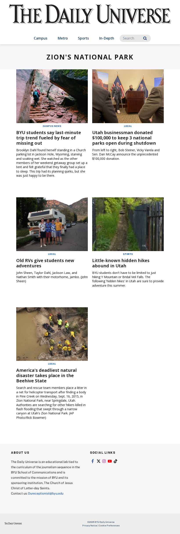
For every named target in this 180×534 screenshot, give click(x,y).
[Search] (145, 38)
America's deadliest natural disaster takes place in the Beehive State (46, 375)
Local (128, 126)
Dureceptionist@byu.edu (45, 493)
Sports (83, 38)
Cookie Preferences (109, 525)
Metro (63, 38)
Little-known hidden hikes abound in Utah (120, 263)
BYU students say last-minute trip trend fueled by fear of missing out (48, 137)
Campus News (52, 126)
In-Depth (106, 38)
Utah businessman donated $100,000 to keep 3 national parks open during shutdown (124, 137)
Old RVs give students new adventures (45, 263)
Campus (40, 38)
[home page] (90, 18)
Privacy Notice (89, 525)
